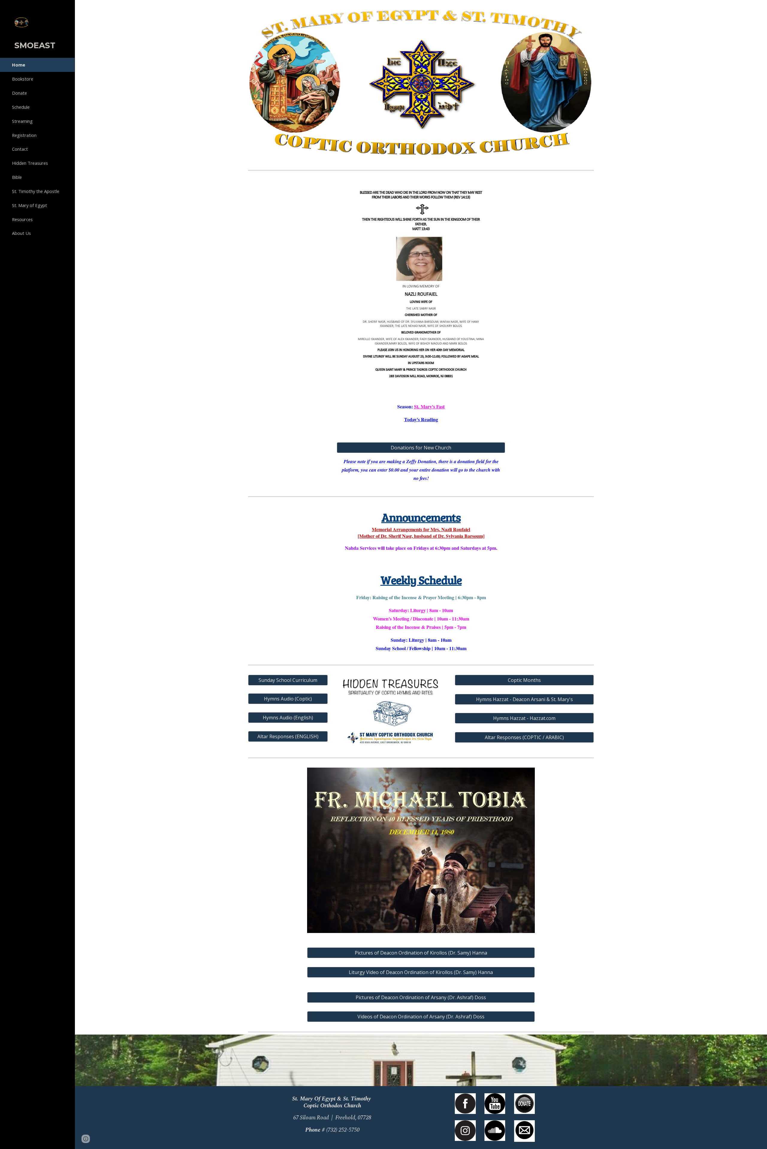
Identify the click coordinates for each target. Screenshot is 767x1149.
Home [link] (18, 65)
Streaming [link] (22, 121)
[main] (421, 413)
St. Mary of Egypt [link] (29, 205)
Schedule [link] (21, 107)
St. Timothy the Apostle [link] (35, 191)
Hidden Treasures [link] (30, 163)
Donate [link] (19, 93)
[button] (760, 8)
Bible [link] (17, 177)
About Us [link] (21, 233)
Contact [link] (20, 149)
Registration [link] (24, 135)
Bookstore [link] (22, 79)
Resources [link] (22, 219)
